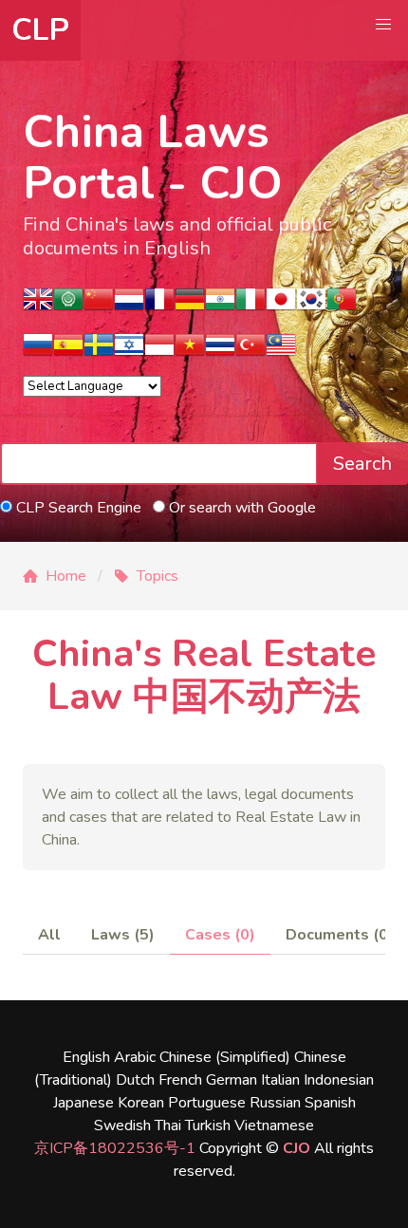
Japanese (83, 1102)
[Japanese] (281, 305)
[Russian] (38, 350)
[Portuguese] (341, 305)
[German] (190, 305)
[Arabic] (68, 305)
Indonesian (339, 1080)
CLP (40, 29)
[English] (38, 305)
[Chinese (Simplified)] (98, 305)
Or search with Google (240, 507)
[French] (159, 305)
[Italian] (250, 305)
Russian (275, 1102)
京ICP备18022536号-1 (114, 1148)
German (231, 1080)
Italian (280, 1080)
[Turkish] (250, 350)
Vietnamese (274, 1125)
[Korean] (311, 305)
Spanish (330, 1102)
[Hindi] (220, 305)
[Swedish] (98, 350)
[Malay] (281, 350)
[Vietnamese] (190, 350)
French (180, 1080)
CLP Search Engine (76, 507)
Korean (141, 1102)
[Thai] (220, 350)
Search (362, 463)
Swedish (122, 1125)
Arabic (135, 1057)
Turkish (208, 1125)
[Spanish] (68, 350)
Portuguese (207, 1102)
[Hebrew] (129, 350)
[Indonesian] (159, 350)
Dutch (135, 1080)
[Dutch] (129, 305)
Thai (168, 1125)
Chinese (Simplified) (224, 1057)
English (86, 1057)
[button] (383, 24)
